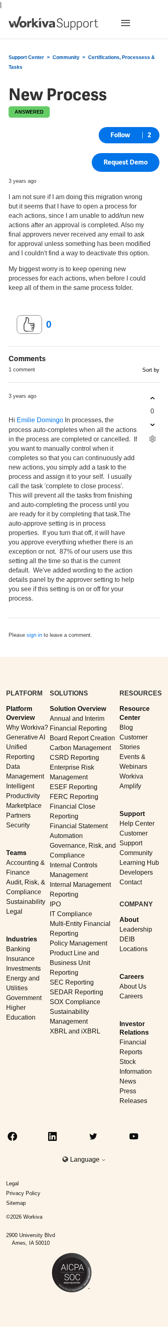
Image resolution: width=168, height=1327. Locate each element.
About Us (132, 986)
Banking (18, 948)
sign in (34, 635)
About (129, 919)
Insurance (20, 958)
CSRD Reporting (74, 757)
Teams (16, 852)
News (127, 1081)
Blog (126, 727)
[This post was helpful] (29, 324)
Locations (133, 948)
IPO (55, 904)
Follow (120, 135)
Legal (14, 911)
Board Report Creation (82, 738)
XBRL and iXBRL (75, 1031)
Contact (130, 882)
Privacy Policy (23, 1193)
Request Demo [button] (126, 162)
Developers (136, 872)
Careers (131, 976)
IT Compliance (71, 913)
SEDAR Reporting (76, 992)
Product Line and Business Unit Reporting (74, 963)
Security (18, 825)
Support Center (26, 57)
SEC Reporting (72, 982)
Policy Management (78, 943)
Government (24, 997)
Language (85, 1159)
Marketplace (24, 805)
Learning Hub (139, 862)
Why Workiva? (27, 727)
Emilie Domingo (40, 420)
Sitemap (16, 1203)
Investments (23, 968)
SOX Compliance (75, 1001)
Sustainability (25, 901)
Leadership (135, 929)
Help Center (137, 823)
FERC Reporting (74, 796)
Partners (18, 815)
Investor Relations (134, 1028)
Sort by (150, 370)
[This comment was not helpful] (152, 424)
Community (66, 57)
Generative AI (25, 737)
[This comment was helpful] (152, 398)
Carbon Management (80, 747)
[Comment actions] (152, 439)
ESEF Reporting (73, 786)
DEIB (127, 939)
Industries (21, 939)
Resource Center (134, 713)
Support (132, 813)
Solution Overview (78, 708)
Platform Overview (20, 713)
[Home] (53, 23)
